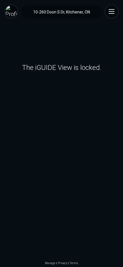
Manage (50, 263)
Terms (74, 263)
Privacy (62, 263)
